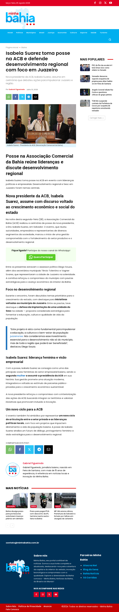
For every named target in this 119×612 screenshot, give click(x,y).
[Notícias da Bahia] (20, 18)
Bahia (24, 47)
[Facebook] (95, 3)
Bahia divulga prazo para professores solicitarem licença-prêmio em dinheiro (15, 515)
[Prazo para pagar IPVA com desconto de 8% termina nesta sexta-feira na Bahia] (41, 500)
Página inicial (12, 47)
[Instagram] (100, 3)
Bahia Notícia (91, 573)
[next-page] (12, 525)
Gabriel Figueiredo (17, 89)
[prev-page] (7, 525)
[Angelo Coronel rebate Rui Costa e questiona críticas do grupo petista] (85, 92)
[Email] (35, 97)
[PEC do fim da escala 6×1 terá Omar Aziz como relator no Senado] (85, 67)
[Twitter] (105, 3)
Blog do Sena (90, 569)
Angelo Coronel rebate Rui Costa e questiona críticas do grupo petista (102, 92)
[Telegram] (29, 97)
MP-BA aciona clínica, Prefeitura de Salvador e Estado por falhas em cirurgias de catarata (64, 515)
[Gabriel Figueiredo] (13, 470)
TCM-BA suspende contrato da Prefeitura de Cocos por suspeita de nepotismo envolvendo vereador (102, 106)
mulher (21, 375)
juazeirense (16, 336)
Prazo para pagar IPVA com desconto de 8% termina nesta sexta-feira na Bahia (39, 515)
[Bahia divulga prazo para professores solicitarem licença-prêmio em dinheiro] (17, 500)
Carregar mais (96, 118)
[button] (109, 39)
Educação (11, 506)
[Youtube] (110, 3)
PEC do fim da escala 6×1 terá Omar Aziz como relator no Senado (102, 67)
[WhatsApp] (9, 97)
